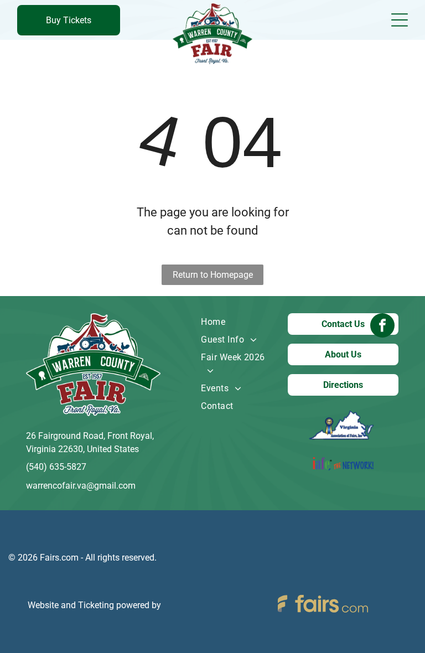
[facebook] (382, 326)
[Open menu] (399, 20)
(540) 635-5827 (56, 467)
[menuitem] (235, 322)
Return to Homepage (213, 275)
